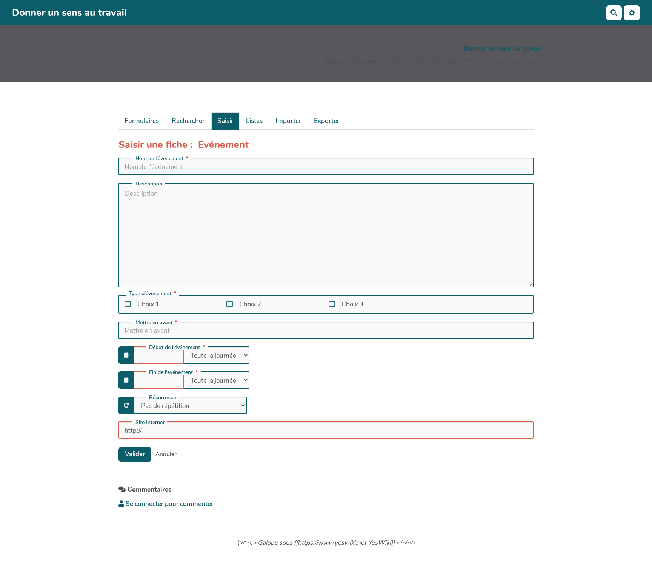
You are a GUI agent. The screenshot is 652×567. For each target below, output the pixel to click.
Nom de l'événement (159, 158)
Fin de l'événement (171, 372)
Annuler (166, 454)
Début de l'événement (174, 347)
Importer (288, 120)
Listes (254, 120)
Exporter (326, 120)
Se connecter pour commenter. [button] (169, 504)
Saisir (225, 120)
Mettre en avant (153, 322)
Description (148, 184)
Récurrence (162, 397)
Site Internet (150, 422)
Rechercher (188, 120)
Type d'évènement (150, 294)
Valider (135, 454)
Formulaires (142, 120)
